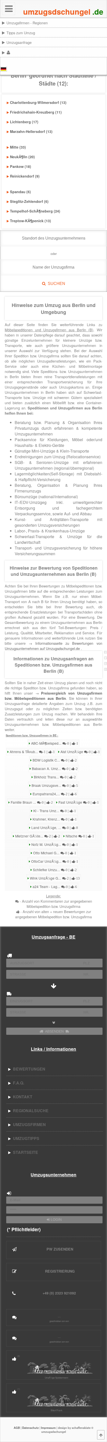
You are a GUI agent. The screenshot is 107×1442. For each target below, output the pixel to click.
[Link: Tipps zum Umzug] (106, 32)
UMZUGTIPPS (25, 1138)
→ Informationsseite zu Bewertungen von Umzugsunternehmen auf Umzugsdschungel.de (53, 646)
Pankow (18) (20, 166)
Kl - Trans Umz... (54, 810)
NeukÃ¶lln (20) (22, 156)
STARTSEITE (24, 1152)
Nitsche (79, 835)
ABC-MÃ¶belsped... (54, 743)
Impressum (48, 1428)
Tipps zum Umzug (20, 32)
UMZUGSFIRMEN (28, 1124)
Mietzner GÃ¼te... (37, 835)
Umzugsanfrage (19, 42)
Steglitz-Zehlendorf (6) (29, 201)
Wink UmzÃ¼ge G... (54, 878)
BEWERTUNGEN (28, 1069)
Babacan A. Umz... (54, 768)
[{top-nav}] (101, 1435)
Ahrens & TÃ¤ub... (32, 751)
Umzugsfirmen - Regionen (27, 22)
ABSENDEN (54, 1031)
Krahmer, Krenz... (54, 819)
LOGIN (56, 1220)
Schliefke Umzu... (54, 869)
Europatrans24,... (54, 793)
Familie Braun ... (31, 802)
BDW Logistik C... (54, 760)
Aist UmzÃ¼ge (79, 751)
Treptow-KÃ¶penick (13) (30, 220)
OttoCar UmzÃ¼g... (54, 861)
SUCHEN (55, 283)
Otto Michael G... (54, 852)
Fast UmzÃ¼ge (78, 802)
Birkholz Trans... (54, 776)
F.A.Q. (17, 1083)
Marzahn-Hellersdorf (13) (31, 131)
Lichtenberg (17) (24, 121)
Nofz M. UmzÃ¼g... (54, 844)
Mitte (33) (18, 147)
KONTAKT (21, 1097)
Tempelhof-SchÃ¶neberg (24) (35, 211)
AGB (17, 1428)
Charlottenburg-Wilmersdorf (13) (38, 102)
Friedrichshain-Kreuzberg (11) (36, 112)
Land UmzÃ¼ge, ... (54, 827)
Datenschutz (30, 1428)
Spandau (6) (20, 191)
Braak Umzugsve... (54, 785)
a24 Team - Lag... (54, 886)
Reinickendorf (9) (25, 176)
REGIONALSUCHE (30, 1110)
